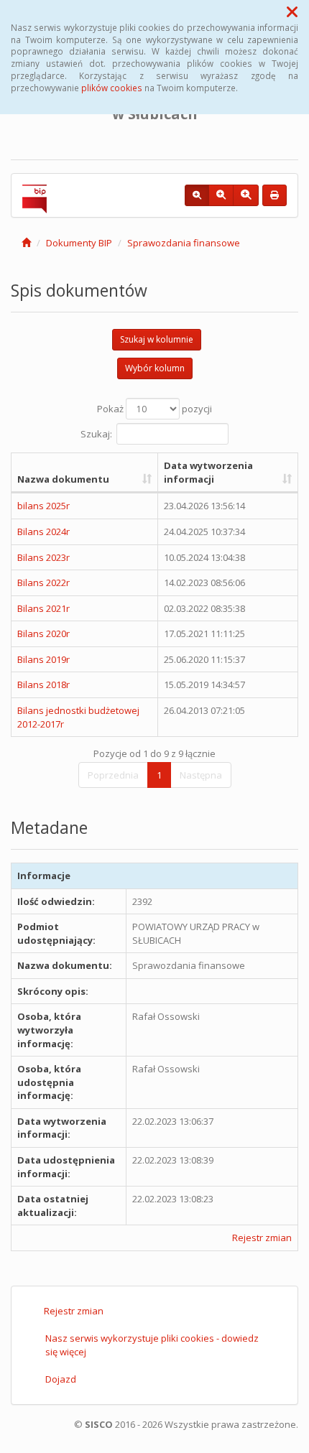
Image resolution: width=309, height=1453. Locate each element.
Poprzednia (113, 775)
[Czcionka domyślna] (197, 195)
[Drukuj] (274, 195)
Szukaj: (96, 433)
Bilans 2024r (43, 531)
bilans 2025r (43, 505)
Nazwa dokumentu (63, 479)
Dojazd (60, 1379)
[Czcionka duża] (246, 195)
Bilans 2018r (43, 684)
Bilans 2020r (43, 633)
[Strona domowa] (26, 242)
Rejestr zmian (262, 1237)
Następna (201, 775)
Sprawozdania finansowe (183, 242)
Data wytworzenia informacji (208, 472)
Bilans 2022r (43, 582)
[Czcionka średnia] (221, 195)
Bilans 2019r (43, 659)
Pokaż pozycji (154, 408)
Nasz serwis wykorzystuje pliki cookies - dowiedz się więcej (152, 1345)
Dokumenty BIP (79, 242)
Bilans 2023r (43, 557)
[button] (292, 11)
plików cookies (111, 87)
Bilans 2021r (43, 608)
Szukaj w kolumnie (156, 339)
